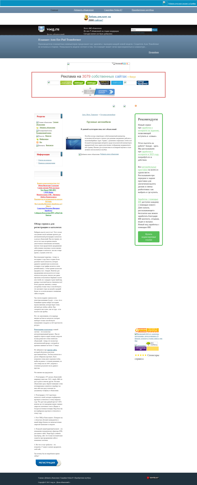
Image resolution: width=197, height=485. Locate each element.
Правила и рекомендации (46, 163)
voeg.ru (56, 30)
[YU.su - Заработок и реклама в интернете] (153, 350)
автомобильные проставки (147, 168)
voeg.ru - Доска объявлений (59, 482)
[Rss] (136, 105)
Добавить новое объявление (109, 154)
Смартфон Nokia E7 (113, 9)
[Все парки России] (152, 345)
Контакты (49, 145)
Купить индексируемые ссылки (149, 237)
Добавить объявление (84, 9)
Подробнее (154, 52)
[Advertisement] (145, 286)
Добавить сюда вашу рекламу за (182, 3)
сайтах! (99, 18)
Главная (41, 478)
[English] (127, 105)
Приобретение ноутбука (143, 9)
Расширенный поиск (137, 32)
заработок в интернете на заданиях (148, 129)
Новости (48, 136)
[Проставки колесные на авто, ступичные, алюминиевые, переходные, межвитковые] (153, 332)
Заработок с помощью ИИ (148, 200)
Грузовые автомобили (107, 114)
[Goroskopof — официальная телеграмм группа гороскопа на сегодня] (140, 350)
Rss (41, 142)
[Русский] (116, 105)
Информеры (44, 139)
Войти (88, 106)
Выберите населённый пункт (70, 106)
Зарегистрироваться (101, 106)
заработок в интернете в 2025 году (148, 153)
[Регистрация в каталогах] (48, 466)
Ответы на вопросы (44, 160)
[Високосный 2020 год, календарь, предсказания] (149, 341)
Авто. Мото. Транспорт (90, 114)
